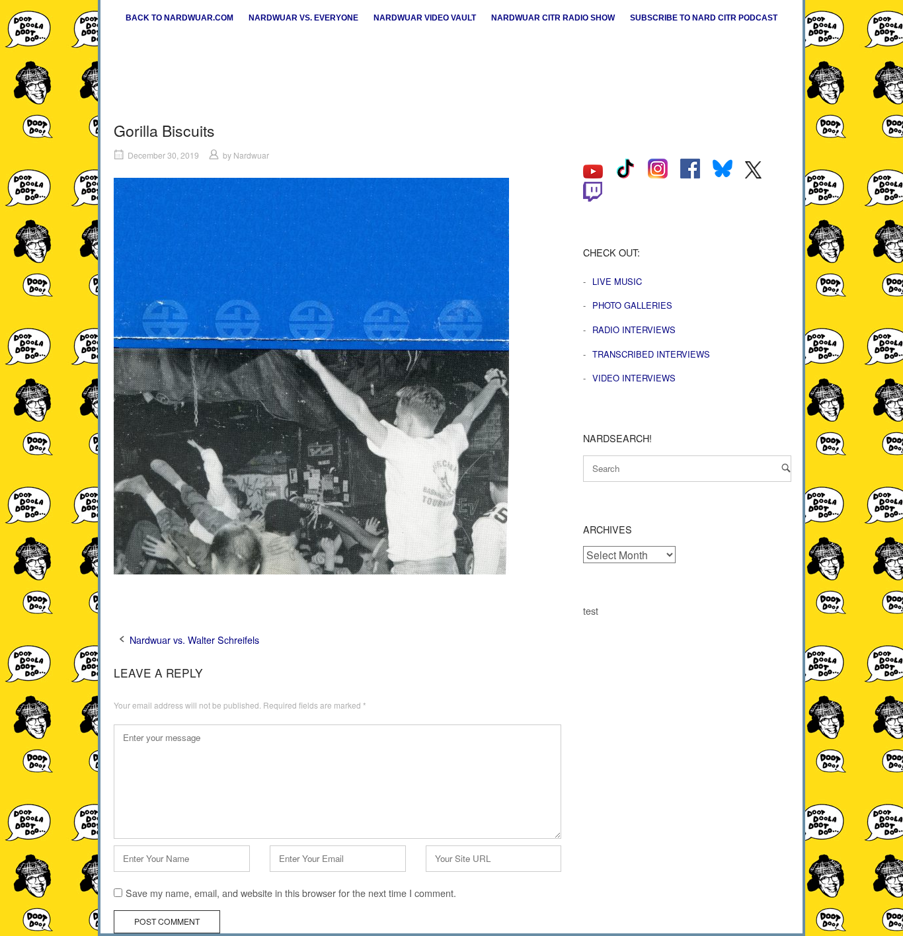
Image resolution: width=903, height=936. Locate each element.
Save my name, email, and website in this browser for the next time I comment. (291, 893)
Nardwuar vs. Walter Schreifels (194, 639)
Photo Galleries (632, 305)
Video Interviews (634, 377)
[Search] (786, 467)
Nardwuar (251, 155)
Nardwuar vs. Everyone (303, 18)
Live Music (617, 281)
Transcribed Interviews (651, 354)
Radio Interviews (634, 329)
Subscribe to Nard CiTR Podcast (703, 18)
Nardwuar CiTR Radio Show (553, 18)
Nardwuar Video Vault (424, 18)
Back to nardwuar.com (179, 18)
